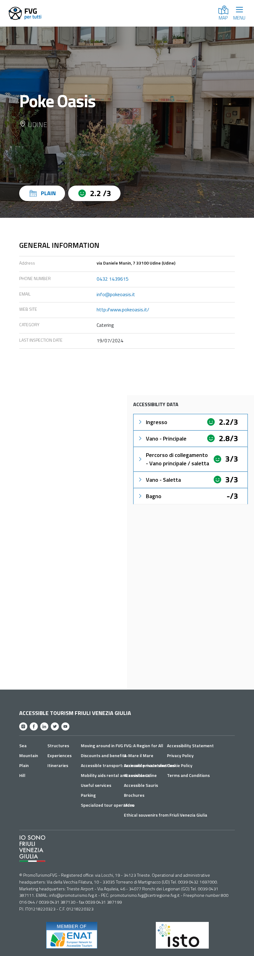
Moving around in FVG (102, 745)
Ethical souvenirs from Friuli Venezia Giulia (165, 815)
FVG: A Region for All (143, 745)
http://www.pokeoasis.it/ (123, 309)
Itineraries (57, 765)
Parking (88, 795)
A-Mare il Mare (138, 755)
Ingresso (156, 422)
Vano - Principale (166, 438)
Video (129, 805)
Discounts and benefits (103, 755)
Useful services (96, 785)
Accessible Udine (140, 775)
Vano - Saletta (163, 480)
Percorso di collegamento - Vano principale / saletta (177, 459)
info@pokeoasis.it (116, 294)
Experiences (59, 755)
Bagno (153, 496)
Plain (24, 765)
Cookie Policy (179, 765)
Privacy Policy (180, 755)
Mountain (28, 755)
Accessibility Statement (190, 745)
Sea (23, 745)
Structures (58, 745)
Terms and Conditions (188, 775)
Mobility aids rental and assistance (115, 775)
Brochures (134, 795)
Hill (22, 775)
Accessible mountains (145, 765)
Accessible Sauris (141, 785)
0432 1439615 (113, 279)
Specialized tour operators (107, 805)
